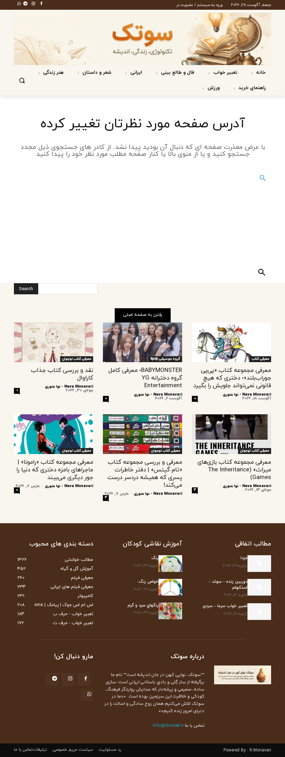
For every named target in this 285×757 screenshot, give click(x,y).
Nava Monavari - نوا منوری (247, 394)
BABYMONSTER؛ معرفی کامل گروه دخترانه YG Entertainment (145, 378)
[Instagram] (31, 4)
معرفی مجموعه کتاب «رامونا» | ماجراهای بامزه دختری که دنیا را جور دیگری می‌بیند (54, 470)
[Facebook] (39, 4)
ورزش (213, 88)
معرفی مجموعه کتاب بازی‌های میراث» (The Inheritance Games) (234, 470)
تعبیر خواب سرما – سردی (225, 606)
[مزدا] (259, 563)
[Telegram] (23, 4)
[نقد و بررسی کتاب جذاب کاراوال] (53, 342)
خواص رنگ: (148, 581)
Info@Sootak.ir (168, 726)
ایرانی (135, 72)
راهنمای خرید (251, 88)
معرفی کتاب (260, 358)
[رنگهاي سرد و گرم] (170, 611)
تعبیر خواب (224, 72)
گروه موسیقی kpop (165, 358)
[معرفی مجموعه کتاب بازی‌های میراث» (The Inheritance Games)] (231, 434)
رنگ (154, 558)
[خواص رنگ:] (170, 587)
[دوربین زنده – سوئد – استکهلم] (259, 587)
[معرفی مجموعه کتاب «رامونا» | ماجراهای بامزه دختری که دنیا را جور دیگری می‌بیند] (53, 434)
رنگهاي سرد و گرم (143, 605)
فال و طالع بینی (177, 72)
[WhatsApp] (17, 4)
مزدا (244, 558)
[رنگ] (170, 563)
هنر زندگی (53, 72)
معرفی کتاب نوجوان (76, 358)
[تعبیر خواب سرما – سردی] (259, 611)
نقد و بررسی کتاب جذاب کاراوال (62, 374)
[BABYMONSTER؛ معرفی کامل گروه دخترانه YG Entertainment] (142, 342)
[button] (22, 80)
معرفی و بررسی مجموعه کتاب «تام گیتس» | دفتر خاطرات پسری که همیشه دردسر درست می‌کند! (144, 473)
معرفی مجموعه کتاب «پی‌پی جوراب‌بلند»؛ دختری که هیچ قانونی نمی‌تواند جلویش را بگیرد (232, 378)
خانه (260, 72)
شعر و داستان (96, 72)
